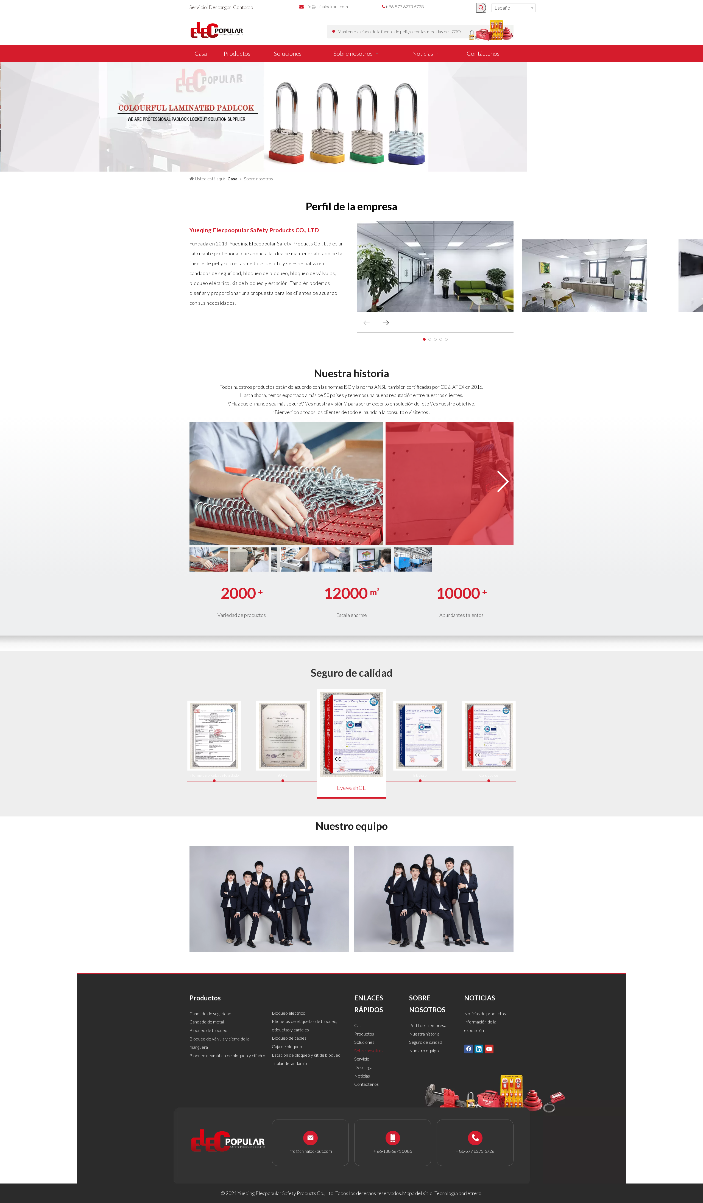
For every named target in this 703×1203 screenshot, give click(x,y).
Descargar (220, 7)
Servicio (198, 7)
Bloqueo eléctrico (288, 1012)
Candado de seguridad (210, 1013)
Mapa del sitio (417, 1193)
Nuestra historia (424, 1033)
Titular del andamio (289, 1063)
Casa (359, 1025)
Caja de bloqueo (287, 1046)
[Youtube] (489, 1049)
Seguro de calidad (425, 1042)
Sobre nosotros (368, 1050)
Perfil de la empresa (427, 1025)
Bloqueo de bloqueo (208, 1030)
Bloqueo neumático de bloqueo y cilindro (227, 1055)
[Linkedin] (479, 1049)
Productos (364, 1033)
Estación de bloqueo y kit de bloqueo (306, 1054)
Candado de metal (206, 1021)
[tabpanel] (435, 266)
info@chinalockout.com (326, 6)
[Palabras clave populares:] (481, 8)
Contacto (243, 7)
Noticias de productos (485, 1013)
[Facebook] (468, 1049)
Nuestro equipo (424, 1050)
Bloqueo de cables (289, 1037)
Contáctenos (366, 1084)
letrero (473, 1193)
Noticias (362, 1075)
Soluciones (364, 1042)
